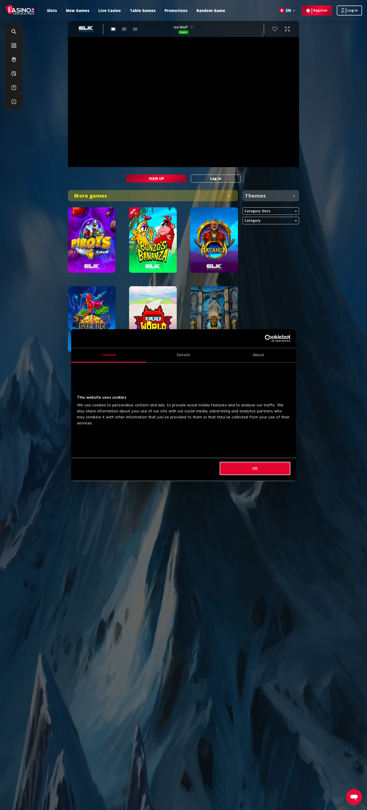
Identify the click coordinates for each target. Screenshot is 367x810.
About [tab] (258, 354)
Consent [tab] (108, 354)
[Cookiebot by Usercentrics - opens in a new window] (268, 338)
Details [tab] (183, 354)
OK (255, 468)
